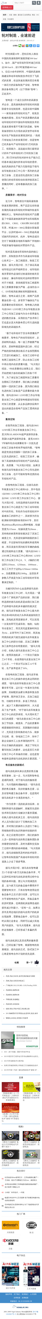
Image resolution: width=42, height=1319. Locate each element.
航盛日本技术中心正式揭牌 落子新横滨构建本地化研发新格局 (22, 1199)
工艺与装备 (31, 1289)
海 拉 (31, 1233)
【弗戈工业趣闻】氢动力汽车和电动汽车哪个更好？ (10, 1144)
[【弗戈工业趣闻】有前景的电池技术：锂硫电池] (31, 1154)
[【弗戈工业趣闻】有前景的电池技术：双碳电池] (31, 1136)
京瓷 (4, 19)
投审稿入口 (7, 7)
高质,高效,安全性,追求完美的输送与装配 (20, 976)
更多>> (4, 1077)
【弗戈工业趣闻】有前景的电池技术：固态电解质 (10, 1163)
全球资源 (17, 1298)
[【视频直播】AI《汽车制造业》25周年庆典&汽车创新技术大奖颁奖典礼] (10, 1087)
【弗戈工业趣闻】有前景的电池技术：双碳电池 (31, 1144)
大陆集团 (10, 1232)
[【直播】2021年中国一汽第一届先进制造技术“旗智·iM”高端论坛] (10, 1108)
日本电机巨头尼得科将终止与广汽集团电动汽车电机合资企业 (22, 1206)
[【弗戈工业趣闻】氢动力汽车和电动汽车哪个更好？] (10, 1136)
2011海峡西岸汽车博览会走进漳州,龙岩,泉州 (22, 1013)
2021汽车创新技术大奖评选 (14, 1061)
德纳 (15, 15)
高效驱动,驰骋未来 (12, 990)
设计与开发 (10, 1288)
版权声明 (8, 1294)
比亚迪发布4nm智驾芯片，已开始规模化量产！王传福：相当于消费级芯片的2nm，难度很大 (22, 1179)
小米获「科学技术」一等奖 (14, 1192)
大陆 (10, 15)
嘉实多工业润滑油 (24, 15)
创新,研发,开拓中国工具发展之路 (18, 1009)
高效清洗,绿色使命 (12, 1004)
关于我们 (17, 1294)
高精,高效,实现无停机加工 (15, 981)
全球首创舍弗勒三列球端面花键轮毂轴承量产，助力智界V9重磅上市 (22, 1185)
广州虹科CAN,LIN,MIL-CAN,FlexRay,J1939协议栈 (22, 985)
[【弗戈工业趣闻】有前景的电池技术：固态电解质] (10, 1154)
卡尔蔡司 (10, 19)
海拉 (33, 15)
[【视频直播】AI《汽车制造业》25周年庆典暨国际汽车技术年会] (31, 1087)
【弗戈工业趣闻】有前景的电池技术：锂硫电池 (31, 1163)
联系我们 (25, 1294)
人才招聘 (33, 1294)
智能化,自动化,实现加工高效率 (17, 1018)
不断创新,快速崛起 (12, 999)
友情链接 (25, 1298)
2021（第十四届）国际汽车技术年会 (17, 1052)
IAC (37, 15)
